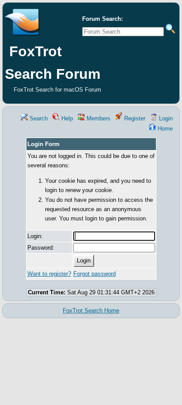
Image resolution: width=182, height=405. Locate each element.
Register (133, 118)
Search (38, 118)
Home (164, 128)
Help (66, 118)
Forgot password (94, 273)
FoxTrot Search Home (91, 310)
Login (165, 118)
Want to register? (49, 273)
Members (97, 118)
